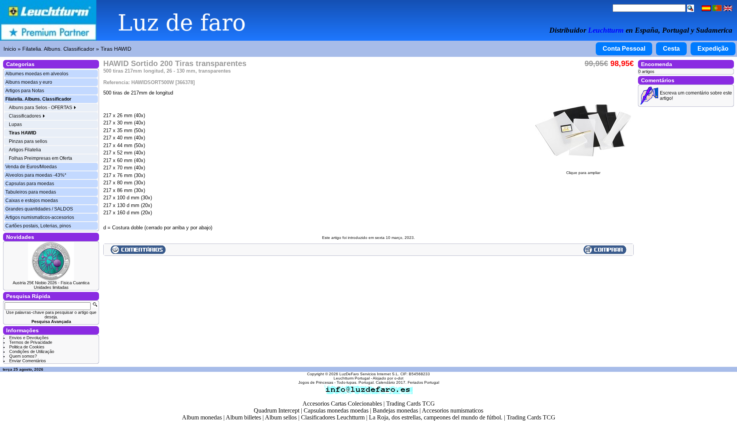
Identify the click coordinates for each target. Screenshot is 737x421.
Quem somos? (23, 356)
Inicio (9, 49)
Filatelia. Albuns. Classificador (58, 49)
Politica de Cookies (27, 347)
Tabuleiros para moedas (30, 192)
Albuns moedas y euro (28, 82)
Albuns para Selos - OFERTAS (41, 107)
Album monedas (202, 417)
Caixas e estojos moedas (31, 200)
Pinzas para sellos (28, 141)
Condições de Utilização (31, 351)
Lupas (15, 124)
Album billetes (243, 417)
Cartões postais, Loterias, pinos (38, 226)
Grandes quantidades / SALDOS (39, 209)
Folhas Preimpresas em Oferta (40, 158)
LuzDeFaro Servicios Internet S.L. (369, 374)
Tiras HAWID (116, 49)
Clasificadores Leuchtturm (333, 417)
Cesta (671, 48)
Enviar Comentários (27, 360)
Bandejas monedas (395, 410)
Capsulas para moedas (29, 183)
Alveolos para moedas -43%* (35, 175)
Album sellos (281, 417)
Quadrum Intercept (276, 410)
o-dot (398, 378)
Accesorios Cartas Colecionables (342, 403)
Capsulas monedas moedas (336, 410)
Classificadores (25, 116)
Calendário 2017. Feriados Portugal (407, 382)
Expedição (713, 48)
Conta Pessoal (624, 48)
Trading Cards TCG (410, 403)
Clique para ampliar (583, 173)
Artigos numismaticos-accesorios (39, 217)
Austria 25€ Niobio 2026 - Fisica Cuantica (51, 282)
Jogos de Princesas (315, 382)
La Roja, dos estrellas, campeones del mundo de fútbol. (435, 417)
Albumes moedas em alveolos (36, 73)
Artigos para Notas (24, 90)
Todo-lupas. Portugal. (356, 382)
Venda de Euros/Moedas (31, 166)
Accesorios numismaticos (452, 410)
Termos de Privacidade (30, 342)
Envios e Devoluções (29, 337)
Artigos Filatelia (25, 149)
